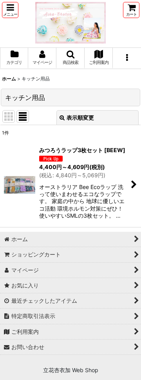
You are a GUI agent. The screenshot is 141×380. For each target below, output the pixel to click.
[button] (10, 10)
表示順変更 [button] (80, 117)
